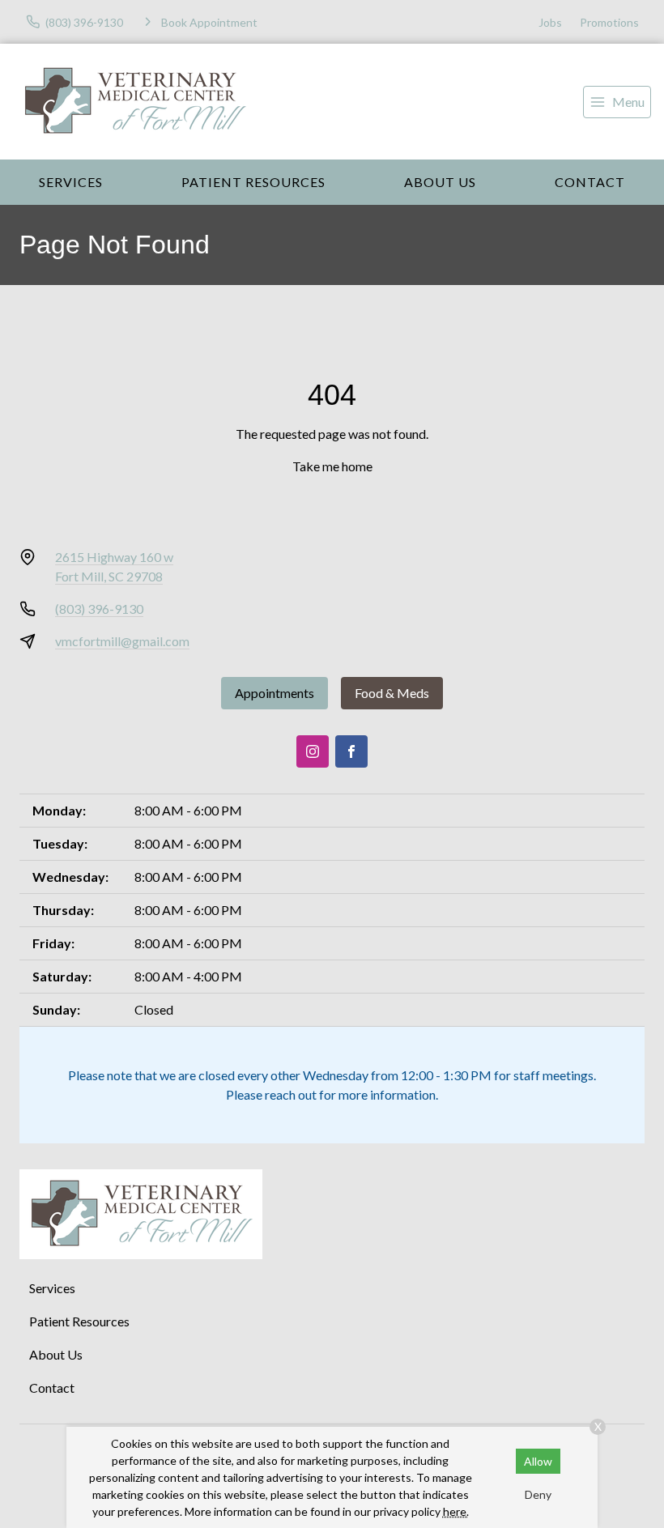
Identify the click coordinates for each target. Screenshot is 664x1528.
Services (71, 181)
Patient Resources (253, 181)
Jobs (550, 22)
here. (456, 1511)
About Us (440, 181)
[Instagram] (312, 751)
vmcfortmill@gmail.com (122, 641)
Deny (538, 1494)
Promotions (609, 22)
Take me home (332, 466)
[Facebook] (351, 751)
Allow (538, 1461)
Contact (590, 181)
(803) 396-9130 (99, 608)
